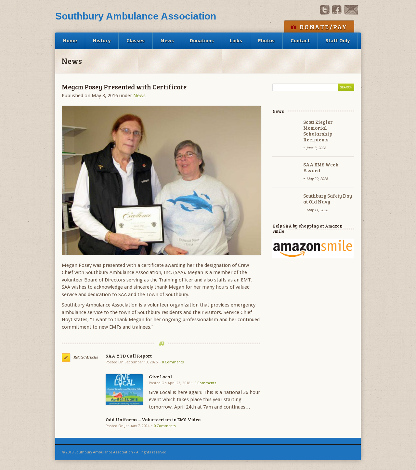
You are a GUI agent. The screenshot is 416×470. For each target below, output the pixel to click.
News (167, 41)
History (101, 41)
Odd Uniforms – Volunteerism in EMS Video (153, 419)
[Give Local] (124, 389)
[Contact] (351, 13)
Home (70, 41)
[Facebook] (337, 13)
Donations (202, 41)
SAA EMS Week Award (320, 167)
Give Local (160, 376)
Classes (135, 41)
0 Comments (173, 362)
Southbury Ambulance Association (135, 16)
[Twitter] (325, 13)
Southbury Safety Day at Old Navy (327, 198)
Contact (300, 41)
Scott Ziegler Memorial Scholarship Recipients (318, 131)
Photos (266, 41)
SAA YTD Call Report (129, 356)
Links (236, 41)
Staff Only (338, 41)
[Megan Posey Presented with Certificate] (161, 180)
